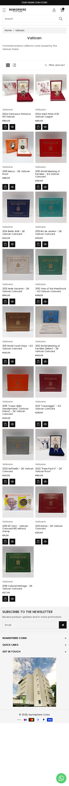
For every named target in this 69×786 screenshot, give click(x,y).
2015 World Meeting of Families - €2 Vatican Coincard (47, 174)
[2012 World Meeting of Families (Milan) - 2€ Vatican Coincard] (51, 321)
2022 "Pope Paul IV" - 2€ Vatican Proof (48, 470)
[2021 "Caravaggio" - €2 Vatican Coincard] (51, 382)
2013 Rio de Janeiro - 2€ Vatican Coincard (48, 233)
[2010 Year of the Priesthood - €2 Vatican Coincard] (51, 264)
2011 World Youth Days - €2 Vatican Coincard (17, 347)
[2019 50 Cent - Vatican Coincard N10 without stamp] (18, 502)
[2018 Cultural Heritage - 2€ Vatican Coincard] (18, 562)
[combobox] (34, 18)
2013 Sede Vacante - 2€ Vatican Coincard (15, 290)
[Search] (60, 18)
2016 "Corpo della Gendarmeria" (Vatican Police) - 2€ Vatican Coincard (15, 410)
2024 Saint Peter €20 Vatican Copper (47, 115)
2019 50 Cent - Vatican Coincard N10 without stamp (15, 528)
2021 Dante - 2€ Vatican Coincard (49, 527)
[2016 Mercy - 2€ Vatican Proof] (18, 147)
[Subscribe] (63, 625)
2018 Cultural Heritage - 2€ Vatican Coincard (17, 587)
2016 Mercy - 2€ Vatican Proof (16, 173)
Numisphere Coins (39, 714)
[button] (5, 10)
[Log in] (54, 10)
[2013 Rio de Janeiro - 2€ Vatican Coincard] (51, 207)
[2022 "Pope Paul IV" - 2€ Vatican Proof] (51, 444)
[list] (14, 65)
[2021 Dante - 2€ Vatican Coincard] (51, 502)
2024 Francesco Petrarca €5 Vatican (16, 115)
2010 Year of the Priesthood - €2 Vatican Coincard (50, 290)
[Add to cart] (5, 127)
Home (8, 30)
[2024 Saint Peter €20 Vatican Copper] (51, 90)
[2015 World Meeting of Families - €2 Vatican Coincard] (51, 147)
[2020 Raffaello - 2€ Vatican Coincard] (18, 444)
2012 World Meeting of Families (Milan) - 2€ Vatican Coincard (47, 348)
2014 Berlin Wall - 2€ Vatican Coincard (13, 233)
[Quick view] (12, 127)
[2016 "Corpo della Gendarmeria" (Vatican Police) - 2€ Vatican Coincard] (18, 382)
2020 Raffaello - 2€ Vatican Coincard (18, 470)
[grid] (8, 65)
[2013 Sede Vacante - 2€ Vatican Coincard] (18, 264)
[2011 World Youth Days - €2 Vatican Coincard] (18, 321)
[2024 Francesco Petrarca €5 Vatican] (18, 90)
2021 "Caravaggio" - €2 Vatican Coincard (48, 407)
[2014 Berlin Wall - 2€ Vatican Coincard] (18, 207)
